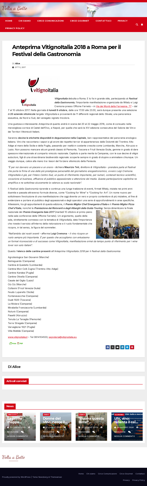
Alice (17, 63)
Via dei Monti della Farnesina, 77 (113, 106)
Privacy (123, 21)
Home (8, 21)
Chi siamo (25, 21)
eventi (46, 414)
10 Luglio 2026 (18, 427)
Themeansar (56, 477)
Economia (119, 414)
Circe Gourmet (79, 21)
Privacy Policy (14, 28)
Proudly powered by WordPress (16, 477)
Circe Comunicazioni (50, 21)
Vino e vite (12, 414)
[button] (137, 24)
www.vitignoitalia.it (17, 337)
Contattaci (103, 21)
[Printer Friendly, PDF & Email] (16, 343)
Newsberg (43, 477)
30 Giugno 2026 (90, 427)
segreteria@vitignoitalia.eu (63, 337)
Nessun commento (17, 436)
